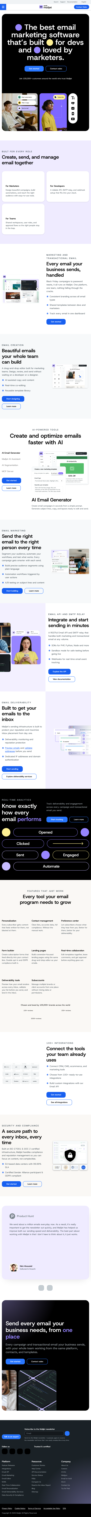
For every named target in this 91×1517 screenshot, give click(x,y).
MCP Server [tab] (8, 471)
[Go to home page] (45, 7)
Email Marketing (8, 1475)
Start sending (12, 769)
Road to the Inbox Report (41, 1485)
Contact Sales (81, 7)
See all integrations (59, 1102)
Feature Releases (8, 1465)
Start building (12, 591)
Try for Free (65, 1488)
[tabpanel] (60, 480)
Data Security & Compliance (13, 1495)
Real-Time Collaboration (11, 1485)
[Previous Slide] (41, 1288)
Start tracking (57, 819)
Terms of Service (34, 1508)
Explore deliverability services (19, 776)
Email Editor (6, 1478)
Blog (33, 1488)
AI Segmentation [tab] (10, 465)
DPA (64, 1508)
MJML (4, 1482)
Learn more (11, 406)
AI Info (63, 1472)
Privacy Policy (7, 1508)
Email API (5, 1472)
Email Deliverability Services (12, 1492)
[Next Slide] (50, 1288)
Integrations (6, 1469)
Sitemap (35, 1492)
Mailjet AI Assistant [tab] (11, 459)
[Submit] (67, 1433)
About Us (64, 1465)
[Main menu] (3, 7)
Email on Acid (66, 1478)
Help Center (36, 1469)
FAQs (33, 1478)
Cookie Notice (20, 1508)
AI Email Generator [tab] (11, 452)
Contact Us (65, 1485)
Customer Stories (38, 1465)
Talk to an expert (11, 1436)
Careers (64, 1469)
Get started (34, 68)
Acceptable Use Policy (51, 1508)
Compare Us (36, 1482)
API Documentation (39, 1472)
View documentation (62, 679)
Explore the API (59, 671)
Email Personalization (10, 1488)
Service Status (37, 1475)
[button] (54, 2)
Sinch (63, 1482)
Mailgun (64, 1475)
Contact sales (56, 68)
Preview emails (12, 748)
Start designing (13, 399)
